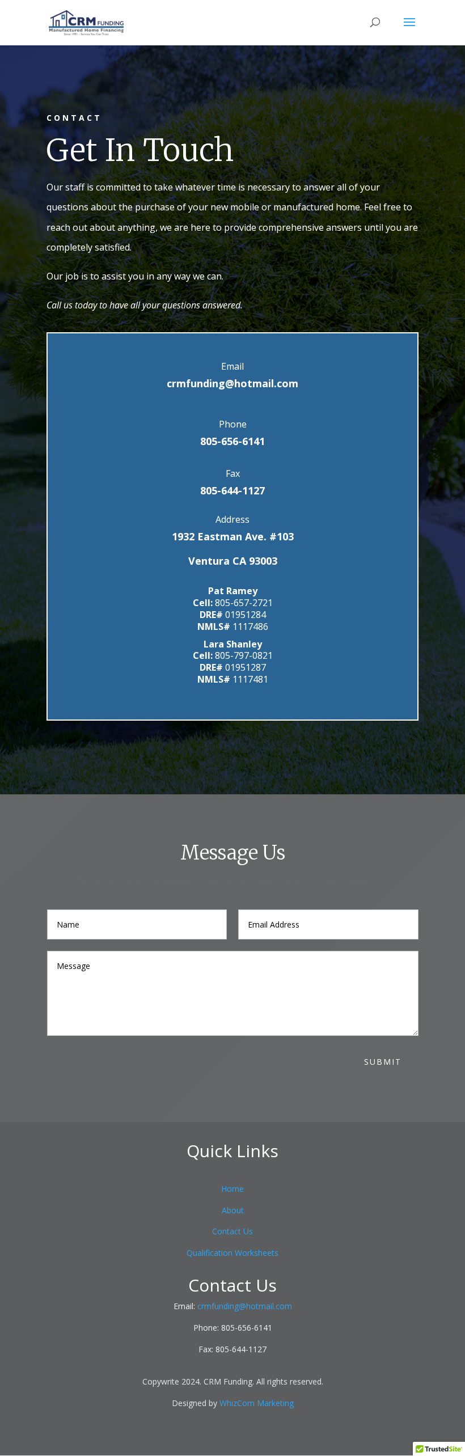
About (233, 1210)
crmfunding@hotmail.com (232, 383)
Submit (382, 1061)
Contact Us (232, 1231)
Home (232, 1188)
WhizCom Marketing (256, 1403)
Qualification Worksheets (232, 1252)
